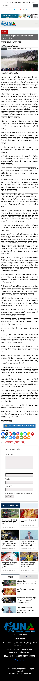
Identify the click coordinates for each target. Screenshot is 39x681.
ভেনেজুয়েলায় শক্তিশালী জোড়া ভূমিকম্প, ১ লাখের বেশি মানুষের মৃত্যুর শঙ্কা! (9, 543)
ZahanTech (27, 674)
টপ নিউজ (30, 36)
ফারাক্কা (17, 443)
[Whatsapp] (21, 434)
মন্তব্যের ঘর (9, 455)
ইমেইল (7, 479)
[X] (6, 434)
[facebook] (9, 9)
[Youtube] (10, 434)
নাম (6, 472)
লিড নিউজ (9, 38)
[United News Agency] (8, 23)
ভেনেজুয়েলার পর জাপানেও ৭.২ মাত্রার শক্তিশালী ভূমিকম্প (9, 565)
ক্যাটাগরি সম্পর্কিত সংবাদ (10, 505)
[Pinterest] (32, 434)
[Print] (25, 437)
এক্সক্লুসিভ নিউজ (15, 36)
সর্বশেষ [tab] (10, 577)
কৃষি (22, 36)
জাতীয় (25, 36)
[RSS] (26, 9)
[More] (28, 437)
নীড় (5, 32)
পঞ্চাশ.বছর (9, 443)
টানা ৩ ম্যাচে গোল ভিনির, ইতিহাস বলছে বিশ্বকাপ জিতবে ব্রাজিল (28, 565)
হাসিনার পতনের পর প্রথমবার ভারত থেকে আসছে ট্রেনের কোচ (9, 522)
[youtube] (21, 9)
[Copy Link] (28, 434)
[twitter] (15, 9)
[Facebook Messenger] (25, 434)
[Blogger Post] (3, 437)
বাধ (23, 443)
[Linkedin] (14, 434)
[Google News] (14, 437)
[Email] (21, 437)
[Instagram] (17, 434)
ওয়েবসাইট (8, 486)
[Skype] (6, 437)
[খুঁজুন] (35, 5)
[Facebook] (3, 434)
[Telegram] (10, 437)
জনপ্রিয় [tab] (28, 577)
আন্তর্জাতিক (7, 36)
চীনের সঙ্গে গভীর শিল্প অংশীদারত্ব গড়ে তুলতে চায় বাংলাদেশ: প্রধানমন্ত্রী (29, 543)
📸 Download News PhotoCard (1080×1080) (19, 426)
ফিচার (3, 38)
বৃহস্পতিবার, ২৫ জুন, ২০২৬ (9, 527)
